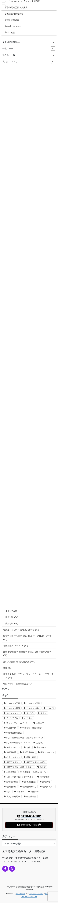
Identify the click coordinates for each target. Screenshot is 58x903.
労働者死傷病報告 (14, 733)
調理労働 (35, 791)
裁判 (8, 791)
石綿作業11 (11, 772)
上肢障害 (40, 723)
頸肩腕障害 (31, 796)
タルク (43, 713)
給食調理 (46, 782)
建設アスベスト (47, 752)
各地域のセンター (13, 26)
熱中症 (43, 767)
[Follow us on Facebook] (5, 869)
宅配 (28, 747)
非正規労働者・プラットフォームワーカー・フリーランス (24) (28, 676)
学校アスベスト (13, 747)
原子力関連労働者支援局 (16, 7)
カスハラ (50, 708)
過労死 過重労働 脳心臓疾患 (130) (19, 661)
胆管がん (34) (11, 617)
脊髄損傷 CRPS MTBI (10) (15, 645)
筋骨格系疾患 (12, 782)
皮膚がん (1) (11, 611)
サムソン (30, 713)
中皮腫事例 (11, 728)
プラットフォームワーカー (18, 723)
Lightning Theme (36, 894)
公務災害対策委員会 (14, 13)
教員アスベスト (13, 757)
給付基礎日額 (30, 782)
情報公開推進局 (12, 20)
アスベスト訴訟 (33, 708)
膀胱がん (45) (11, 623)
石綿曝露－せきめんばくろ (34, 772)
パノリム (28, 718)
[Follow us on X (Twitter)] (12, 869)
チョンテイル (12, 718)
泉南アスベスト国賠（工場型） (19, 767)
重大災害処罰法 (13, 796)
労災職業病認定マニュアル (18, 742)
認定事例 (20, 791)
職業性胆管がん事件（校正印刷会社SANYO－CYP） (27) (27, 638)
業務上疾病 (31, 757)
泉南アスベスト (13, 762)
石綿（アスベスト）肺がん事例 (19, 777)
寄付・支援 (10, 32)
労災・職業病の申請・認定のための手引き (24, 738)
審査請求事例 (28, 752)
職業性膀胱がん (29, 787)
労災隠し (40, 742)
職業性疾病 (11, 787)
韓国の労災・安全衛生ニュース (17, 684)
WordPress (20, 894)
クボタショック (13, 713)
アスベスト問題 (13, 703)
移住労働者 (45, 777)
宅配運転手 (11, 752)
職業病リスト (48, 787)
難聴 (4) (7, 668)
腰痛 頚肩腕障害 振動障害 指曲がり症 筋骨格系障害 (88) (27, 653)
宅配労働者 (41, 747)
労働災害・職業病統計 (32, 728)
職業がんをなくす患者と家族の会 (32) (21, 630)
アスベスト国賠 (33, 703)
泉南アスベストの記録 (36, 762)
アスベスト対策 (13, 708)
